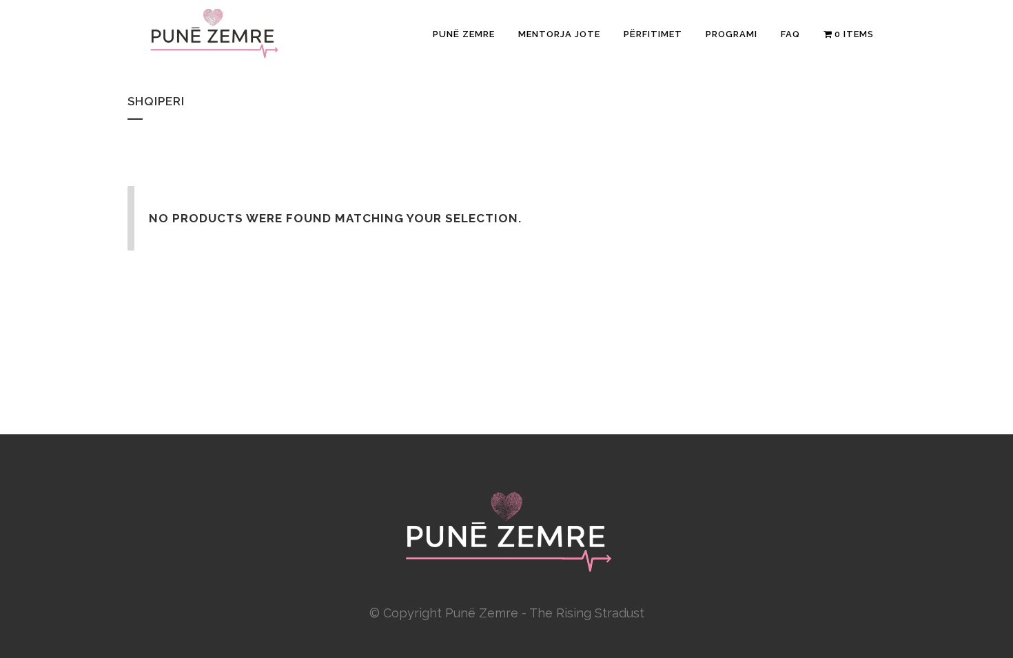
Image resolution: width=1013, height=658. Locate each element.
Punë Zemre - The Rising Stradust (544, 613)
